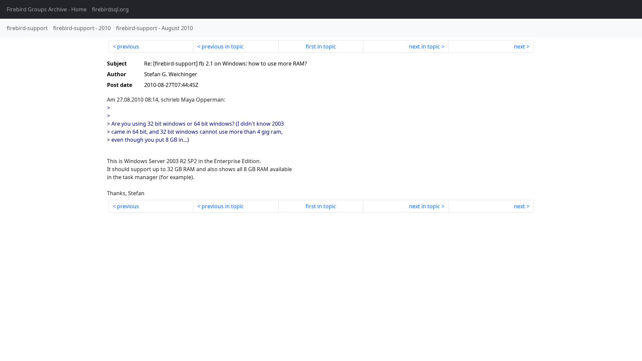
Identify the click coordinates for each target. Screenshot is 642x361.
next (519, 46)
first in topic (321, 46)
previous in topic (223, 46)
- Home (47, 9)
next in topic (424, 46)
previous (128, 46)
